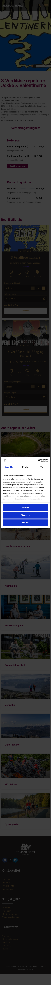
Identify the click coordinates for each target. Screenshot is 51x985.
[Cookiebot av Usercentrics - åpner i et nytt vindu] (38, 460)
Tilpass (24, 515)
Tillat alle (25, 508)
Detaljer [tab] (25, 467)
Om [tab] (41, 467)
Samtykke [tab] (9, 467)
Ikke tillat (25, 523)
